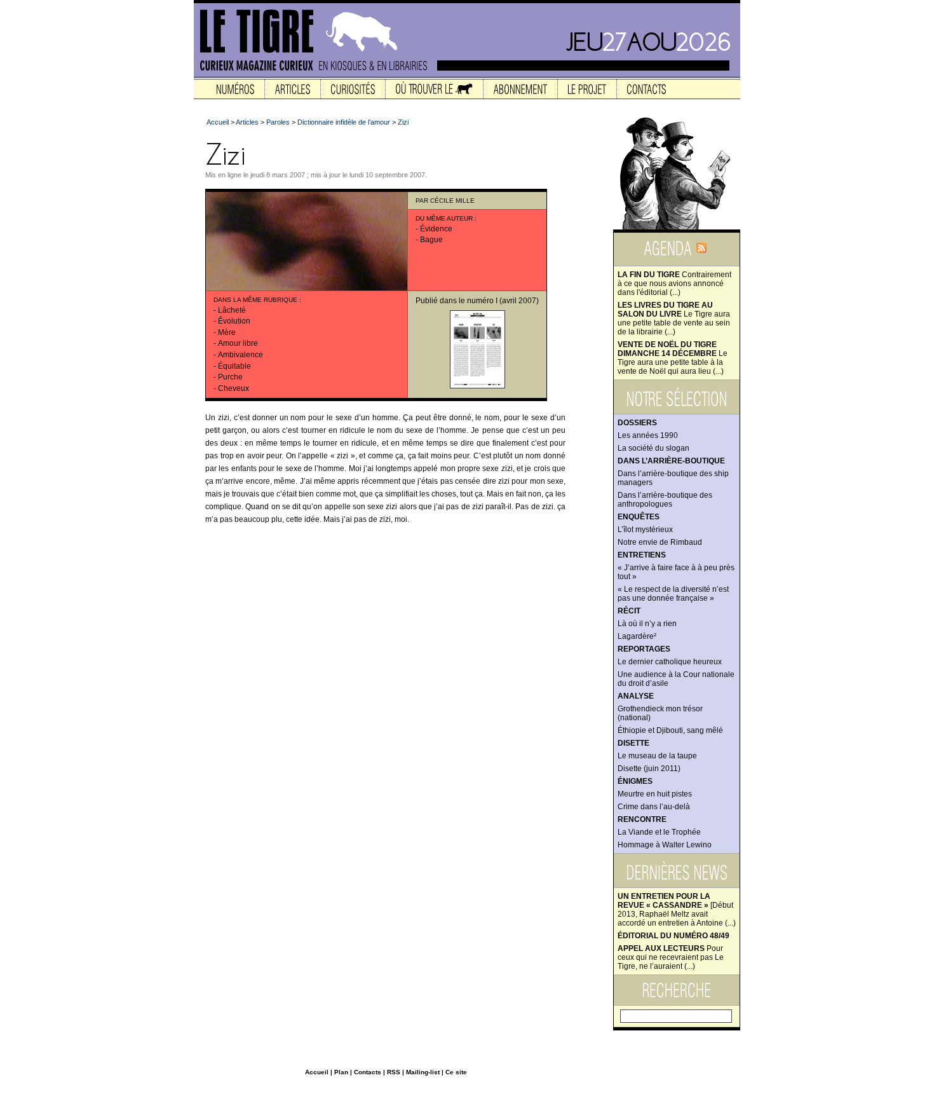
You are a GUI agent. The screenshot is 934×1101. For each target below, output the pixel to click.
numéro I (482, 300)
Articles (247, 122)
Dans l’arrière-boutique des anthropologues (665, 500)
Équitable (234, 366)
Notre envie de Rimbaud (660, 542)
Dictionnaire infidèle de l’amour (343, 122)
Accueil (217, 122)
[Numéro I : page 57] (477, 385)
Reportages (644, 649)
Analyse (636, 696)
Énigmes (635, 781)
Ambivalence (240, 354)
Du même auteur (444, 218)
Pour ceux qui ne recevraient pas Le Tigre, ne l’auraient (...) (671, 957)
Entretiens (642, 554)
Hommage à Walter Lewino (665, 844)
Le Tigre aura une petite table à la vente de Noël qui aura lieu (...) (673, 358)
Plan (341, 1072)
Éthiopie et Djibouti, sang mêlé (670, 730)
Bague (431, 239)
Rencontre (642, 819)
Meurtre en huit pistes (655, 794)
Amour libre (238, 343)
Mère (227, 332)
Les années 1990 (648, 435)
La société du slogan (653, 448)
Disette (633, 743)
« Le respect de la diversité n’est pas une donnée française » (673, 594)
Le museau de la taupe (657, 755)
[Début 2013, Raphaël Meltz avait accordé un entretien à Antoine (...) (677, 909)
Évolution (234, 321)
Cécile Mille (452, 200)
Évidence (436, 228)
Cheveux (233, 388)
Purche (230, 377)
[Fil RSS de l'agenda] (701, 252)
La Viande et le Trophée (659, 832)
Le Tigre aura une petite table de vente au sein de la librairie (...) (674, 318)
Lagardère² (637, 636)
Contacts (367, 1072)
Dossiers (637, 422)
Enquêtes (639, 516)
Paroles (278, 122)
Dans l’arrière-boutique (671, 460)
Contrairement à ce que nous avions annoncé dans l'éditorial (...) (674, 283)
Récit (629, 610)
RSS (393, 1072)
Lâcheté (232, 310)
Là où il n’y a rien (647, 623)
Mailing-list (423, 1072)
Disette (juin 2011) (649, 768)
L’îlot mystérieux (645, 529)
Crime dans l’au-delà (654, 806)
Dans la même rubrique (255, 299)
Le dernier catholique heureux (670, 661)
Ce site (456, 1072)
